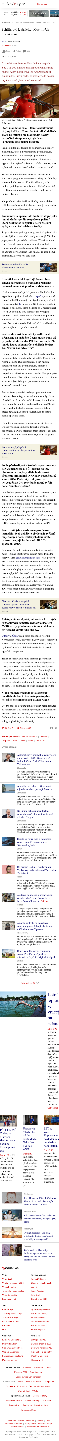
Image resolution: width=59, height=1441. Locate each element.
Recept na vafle (38, 1325)
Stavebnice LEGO (13, 1400)
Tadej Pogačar (37, 1291)
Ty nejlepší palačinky (40, 1309)
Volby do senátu (9, 1295)
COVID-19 (40, 740)
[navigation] (3, 4)
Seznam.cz (42, 4)
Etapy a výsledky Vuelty (41, 1283)
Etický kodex (30, 1423)
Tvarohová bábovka (40, 1321)
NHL (4, 1329)
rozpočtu (38, 296)
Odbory (6, 635)
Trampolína (49, 1381)
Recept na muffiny (39, 1313)
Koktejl (20, 905)
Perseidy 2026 (20, 1372)
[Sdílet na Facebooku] (51, 728)
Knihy (19, 877)
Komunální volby (9, 1299)
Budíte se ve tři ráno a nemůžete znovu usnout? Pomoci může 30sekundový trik (34, 842)
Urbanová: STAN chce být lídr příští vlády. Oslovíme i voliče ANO (30, 1138)
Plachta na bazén (33, 1381)
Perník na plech (38, 1329)
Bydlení (20, 961)
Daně (30, 740)
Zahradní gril (24, 1391)
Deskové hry (14, 1405)
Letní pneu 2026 (38, 1340)
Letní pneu (46, 1400)
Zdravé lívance (38, 1317)
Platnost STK (37, 1360)
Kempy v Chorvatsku (11, 1340)
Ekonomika (21, 768)
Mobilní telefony (40, 1396)
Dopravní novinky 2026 (41, 1348)
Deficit (22, 740)
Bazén (20, 1381)
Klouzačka (22, 1386)
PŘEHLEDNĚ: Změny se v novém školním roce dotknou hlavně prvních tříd (8, 1140)
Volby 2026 (7, 1279)
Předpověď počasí (42, 1367)
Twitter (21, 1420)
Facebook (11, 1420)
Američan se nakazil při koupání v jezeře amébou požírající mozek (34, 787)
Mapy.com (27, 1367)
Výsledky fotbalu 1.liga (12, 1313)
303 (28, 51)
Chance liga (7, 1309)
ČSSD (15, 635)
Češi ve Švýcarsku (10, 1352)
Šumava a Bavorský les (12, 1348)
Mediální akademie (13, 1423)
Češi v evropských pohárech (28, 1377)
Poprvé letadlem (9, 1344)
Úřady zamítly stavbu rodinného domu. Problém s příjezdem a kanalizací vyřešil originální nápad (36, 954)
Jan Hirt (34, 1287)
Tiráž (48, 1420)
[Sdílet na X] (55, 728)
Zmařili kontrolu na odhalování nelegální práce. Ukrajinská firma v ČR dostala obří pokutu (34, 926)
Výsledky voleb (9, 1287)
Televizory (27, 1405)
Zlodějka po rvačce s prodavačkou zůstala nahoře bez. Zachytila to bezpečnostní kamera (35, 898)
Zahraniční (21, 793)
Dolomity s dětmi (9, 1360)
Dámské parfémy (31, 1400)
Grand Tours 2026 (39, 1299)
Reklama (30, 1420)
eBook (8, 51)
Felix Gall (35, 1295)
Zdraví (19, 849)
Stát (15, 740)
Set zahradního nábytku (40, 1386)
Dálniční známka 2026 (41, 1344)
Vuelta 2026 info (38, 1279)
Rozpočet (6, 740)
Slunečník (10, 1386)
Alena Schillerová (29, 736)
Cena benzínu (36, 1372)
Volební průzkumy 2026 (13, 1283)
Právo (4, 41)
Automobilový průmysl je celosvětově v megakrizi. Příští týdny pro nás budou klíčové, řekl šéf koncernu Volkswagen (36, 759)
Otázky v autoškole (39, 1356)
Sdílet (18, 51)
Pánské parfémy (28, 1410)
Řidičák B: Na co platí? (41, 1352)
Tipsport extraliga (10, 1317)
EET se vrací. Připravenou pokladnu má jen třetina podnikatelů (51, 1137)
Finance (43, 736)
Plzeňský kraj (22, 933)
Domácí (5, 271)
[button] (29, 101)
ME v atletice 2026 (10, 1321)
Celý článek (53, 1107)
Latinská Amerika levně (12, 1356)
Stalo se (5, 611)
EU (20, 303)
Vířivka (35, 1391)
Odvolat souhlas (17, 1426)
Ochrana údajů (45, 1423)
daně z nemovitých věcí (28, 557)
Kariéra (40, 1420)
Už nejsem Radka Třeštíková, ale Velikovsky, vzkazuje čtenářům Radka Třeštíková (36, 870)
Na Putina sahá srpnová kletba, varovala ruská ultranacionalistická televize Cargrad (35, 814)
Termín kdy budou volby (13, 1291)
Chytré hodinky (41, 1405)
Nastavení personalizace (38, 1426)
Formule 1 (7, 1325)
